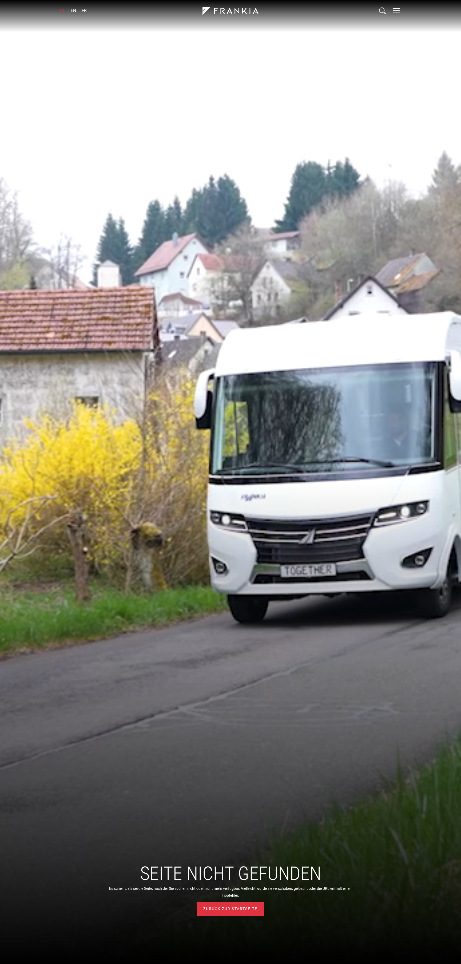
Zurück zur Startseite (230, 909)
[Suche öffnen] (382, 10)
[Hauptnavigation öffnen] (396, 10)
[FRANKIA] (230, 11)
